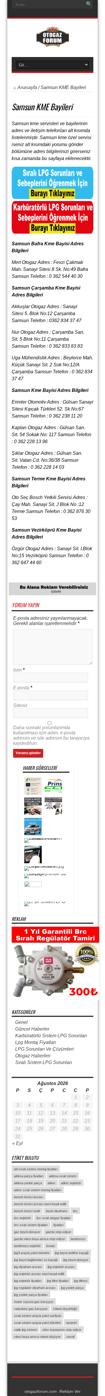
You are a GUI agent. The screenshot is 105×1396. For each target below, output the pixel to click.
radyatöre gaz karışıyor (31, 1308)
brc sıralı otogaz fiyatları (53, 1218)
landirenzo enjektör (27, 1246)
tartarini (71, 1322)
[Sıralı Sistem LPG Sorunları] (52, 197)
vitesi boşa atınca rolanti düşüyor (37, 1336)
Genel (21, 1022)
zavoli (70, 1336)
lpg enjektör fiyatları (27, 1281)
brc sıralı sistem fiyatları (31, 1225)
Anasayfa (27, 87)
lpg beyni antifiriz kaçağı (72, 1253)
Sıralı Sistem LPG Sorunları (43, 1062)
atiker (51, 1183)
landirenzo (78, 1239)
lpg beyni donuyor (75, 1260)
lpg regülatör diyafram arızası (34, 1288)
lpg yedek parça (72, 1288)
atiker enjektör (71, 1183)
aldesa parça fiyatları (28, 1176)
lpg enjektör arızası (61, 1267)
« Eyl (17, 1143)
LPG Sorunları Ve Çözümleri (44, 1049)
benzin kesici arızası (28, 1197)
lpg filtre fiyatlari (58, 1281)
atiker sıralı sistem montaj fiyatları (37, 1190)
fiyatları (58, 1225)
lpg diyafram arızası (28, 1267)
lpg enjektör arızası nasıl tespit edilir (39, 1274)
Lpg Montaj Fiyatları (35, 1042)
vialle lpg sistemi (25, 1329)
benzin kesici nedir (27, 1211)
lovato (50, 1246)
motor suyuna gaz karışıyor (33, 1301)
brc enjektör (22, 1218)
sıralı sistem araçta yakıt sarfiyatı (37, 1315)
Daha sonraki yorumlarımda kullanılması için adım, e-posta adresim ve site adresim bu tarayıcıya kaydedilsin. (51, 735)
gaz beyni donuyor (27, 1232)
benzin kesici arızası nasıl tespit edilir (40, 1204)
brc (75, 1211)
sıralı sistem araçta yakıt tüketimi (37, 1322)
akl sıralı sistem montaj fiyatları (35, 1169)
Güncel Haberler (32, 1028)
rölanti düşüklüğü (65, 1308)
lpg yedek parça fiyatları (31, 1294)
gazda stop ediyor (58, 1232)
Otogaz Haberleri (32, 1055)
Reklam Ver (69, 1391)
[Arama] (89, 4)
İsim (17, 669)
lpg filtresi (80, 1281)
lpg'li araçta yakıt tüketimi (31, 1253)
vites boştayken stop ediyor (61, 1329)
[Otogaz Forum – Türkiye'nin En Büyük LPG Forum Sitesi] (52, 42)
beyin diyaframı (56, 1211)
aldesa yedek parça (28, 1183)
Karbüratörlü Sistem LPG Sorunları (51, 1035)
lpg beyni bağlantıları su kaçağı (36, 1260)
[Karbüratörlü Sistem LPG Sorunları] (52, 232)
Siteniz (20, 705)
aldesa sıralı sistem (62, 1176)
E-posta (21, 687)
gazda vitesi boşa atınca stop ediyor (39, 1239)
